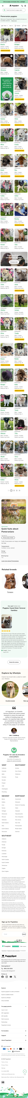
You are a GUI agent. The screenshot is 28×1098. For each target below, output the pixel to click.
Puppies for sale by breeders (13, 950)
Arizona (17, 768)
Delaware (17, 802)
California (4, 768)
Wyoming (4, 792)
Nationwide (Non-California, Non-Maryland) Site (12, 1077)
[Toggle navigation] (3, 6)
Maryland (17, 811)
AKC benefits (4, 1016)
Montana (4, 777)
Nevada (4, 780)
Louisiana (4, 853)
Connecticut (18, 799)
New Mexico (18, 771)
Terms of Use (4, 1062)
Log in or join (4, 1010)
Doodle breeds (10, 701)
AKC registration (5, 1013)
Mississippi (4, 856)
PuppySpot (4, 950)
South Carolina (5, 862)
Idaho (3, 774)
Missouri (4, 817)
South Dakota (5, 828)
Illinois (3, 799)
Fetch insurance (5, 1019)
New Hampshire (19, 817)
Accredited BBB (5, 1071)
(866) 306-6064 (8, 968)
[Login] (25, 6)
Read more (14, 20)
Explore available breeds (7, 994)
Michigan (4, 811)
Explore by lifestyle (6, 997)
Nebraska (4, 820)
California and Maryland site (8, 1074)
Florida (3, 845)
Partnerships (4, 1022)
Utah (3, 786)
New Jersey (18, 820)
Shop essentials (5, 1000)
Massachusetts (19, 814)
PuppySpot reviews (6, 1025)
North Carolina (5, 859)
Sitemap (3, 1068)
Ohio (3, 825)
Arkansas (4, 842)
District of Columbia (20, 805)
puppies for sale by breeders (14, 761)
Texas (16, 777)
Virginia (3, 868)
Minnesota (4, 814)
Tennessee (4, 865)
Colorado (4, 771)
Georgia (4, 848)
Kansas (3, 808)
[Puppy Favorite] (11, 30)
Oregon (3, 783)
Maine (16, 808)
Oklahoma (17, 774)
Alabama (4, 839)
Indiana (3, 802)
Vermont (17, 831)
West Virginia (5, 871)
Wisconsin (4, 831)
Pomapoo (10, 592)
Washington (5, 789)
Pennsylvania (18, 825)
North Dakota (5, 823)
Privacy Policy (4, 1065)
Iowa (3, 805)
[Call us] (22, 6)
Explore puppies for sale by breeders (10, 991)
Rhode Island (18, 828)
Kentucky (4, 850)
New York (17, 823)
